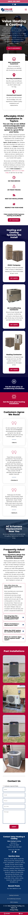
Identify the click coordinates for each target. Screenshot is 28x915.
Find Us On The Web (14, 849)
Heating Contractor (14, 354)
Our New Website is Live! (14, 888)
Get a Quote (14, 278)
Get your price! (14, 220)
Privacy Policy (14, 909)
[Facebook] (13, 4)
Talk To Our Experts (14, 48)
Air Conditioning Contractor (14, 309)
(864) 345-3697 (14, 1)
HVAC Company (14, 265)
